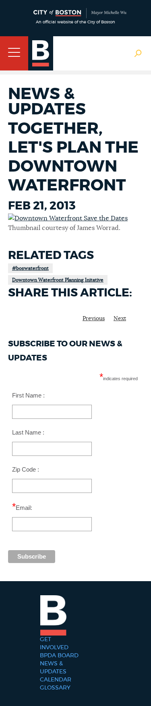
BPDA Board (59, 655)
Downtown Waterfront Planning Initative (57, 279)
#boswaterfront (30, 268)
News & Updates (53, 668)
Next (120, 318)
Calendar (55, 680)
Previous (94, 318)
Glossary (55, 688)
